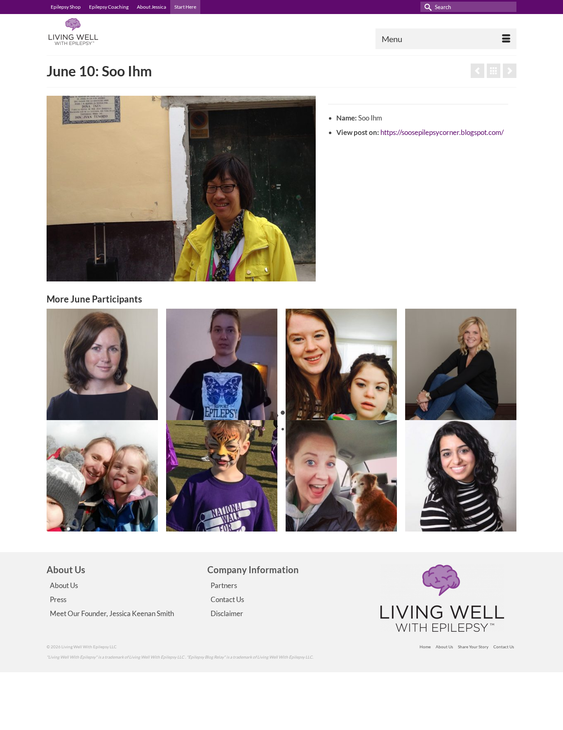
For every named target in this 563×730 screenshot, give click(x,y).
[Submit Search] (426, 7)
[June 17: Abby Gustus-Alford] (460, 364)
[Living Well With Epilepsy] (121, 31)
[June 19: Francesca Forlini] (221, 364)
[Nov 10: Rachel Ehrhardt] (509, 71)
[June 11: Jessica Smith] (102, 364)
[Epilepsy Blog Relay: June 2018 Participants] (493, 71)
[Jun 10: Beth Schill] (477, 71)
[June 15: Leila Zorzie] (341, 476)
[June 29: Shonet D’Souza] (460, 476)
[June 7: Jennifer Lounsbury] (341, 364)
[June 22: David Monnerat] (221, 476)
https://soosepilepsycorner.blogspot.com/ (442, 132)
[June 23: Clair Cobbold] (102, 476)
